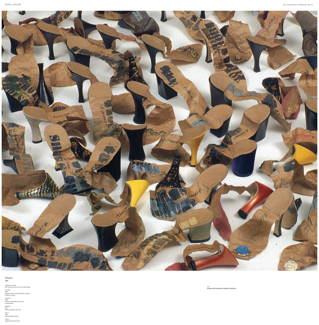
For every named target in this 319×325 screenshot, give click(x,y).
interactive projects (292, 4)
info (312, 4)
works (284, 4)
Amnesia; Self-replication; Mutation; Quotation (221, 288)
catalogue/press (302, 4)
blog (309, 4)
